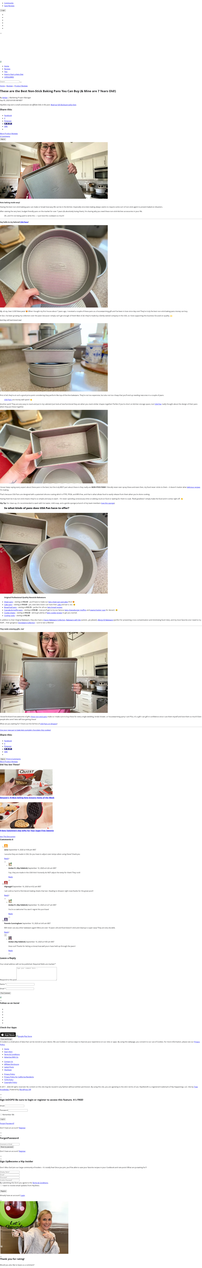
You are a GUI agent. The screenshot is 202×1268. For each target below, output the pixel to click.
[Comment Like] (9, 880)
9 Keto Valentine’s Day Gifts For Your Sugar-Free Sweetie (27, 830)
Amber (5, 97)
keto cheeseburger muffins (75, 610)
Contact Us (8, 1061)
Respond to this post (8, 980)
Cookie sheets (9, 613)
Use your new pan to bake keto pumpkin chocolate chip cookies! (25, 730)
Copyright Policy (10, 1082)
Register (22, 1128)
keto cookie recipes (54, 613)
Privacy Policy (9, 1074)
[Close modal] (1, 1094)
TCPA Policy (8, 1080)
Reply (6, 858)
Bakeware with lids (73, 620)
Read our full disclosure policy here (63, 105)
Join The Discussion (7, 836)
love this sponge (107, 503)
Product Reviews (21, 86)
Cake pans (8, 604)
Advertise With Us (11, 1057)
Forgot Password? (7, 1123)
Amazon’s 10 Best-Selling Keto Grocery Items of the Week (27, 797)
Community (8, 3)
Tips (5, 71)
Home (6, 66)
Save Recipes (9, 6)
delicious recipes (193, 487)
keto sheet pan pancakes (58, 602)
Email (3, 988)
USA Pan (158, 404)
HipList (3, 139)
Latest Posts (9, 1067)
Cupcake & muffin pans (13, 610)
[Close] (1, 1000)
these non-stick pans (39, 716)
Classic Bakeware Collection (54, 620)
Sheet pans (8, 602)
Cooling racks (9, 615)
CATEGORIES (9, 77)
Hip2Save (8, 1070)
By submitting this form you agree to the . (24, 1183)
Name (3, 984)
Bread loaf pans (10, 607)
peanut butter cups (98, 610)
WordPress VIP (25, 1089)
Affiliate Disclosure (11, 1064)
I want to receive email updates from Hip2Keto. (21, 1185)
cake (59, 604)
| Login (3, 10)
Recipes (7, 69)
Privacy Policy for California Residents (19, 1077)
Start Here (8, 1052)
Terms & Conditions (12, 1054)
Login (23, 1195)
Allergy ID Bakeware (105, 620)
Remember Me (8, 1114)
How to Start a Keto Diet (13, 74)
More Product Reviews (9, 133)
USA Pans (24, 222)
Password (4, 1110)
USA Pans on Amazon (48, 724)
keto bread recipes (54, 607)
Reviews (10, 86)
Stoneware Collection (26, 623)
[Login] (1, 33)
